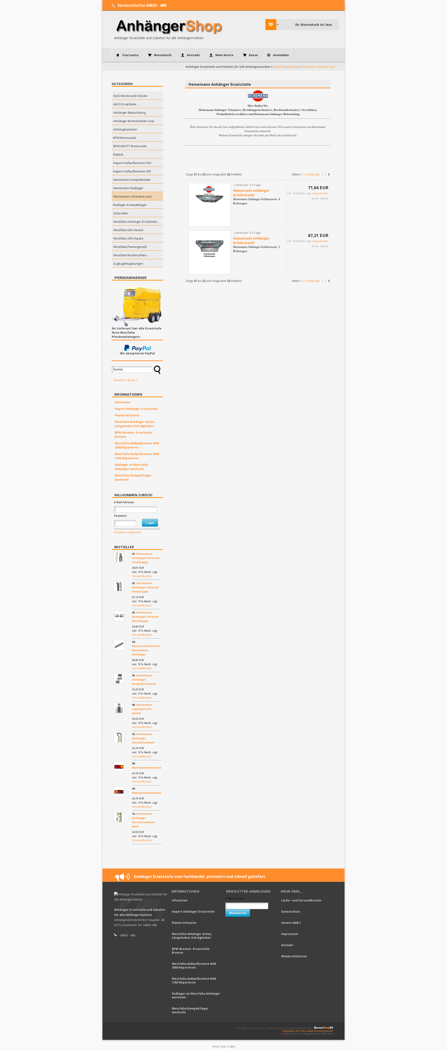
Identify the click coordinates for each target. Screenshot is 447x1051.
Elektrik (118, 154)
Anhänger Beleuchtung (129, 112)
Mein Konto (224, 55)
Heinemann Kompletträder (132, 180)
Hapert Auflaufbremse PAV (132, 163)
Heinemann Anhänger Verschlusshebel (143, 738)
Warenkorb (163, 55)
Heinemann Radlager (128, 188)
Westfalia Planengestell (130, 247)
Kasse (253, 55)
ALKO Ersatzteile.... (126, 104)
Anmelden (281, 55)
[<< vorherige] (310, 174)
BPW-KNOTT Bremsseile (130, 146)
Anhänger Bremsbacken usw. (134, 121)
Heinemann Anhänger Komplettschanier (144, 679)
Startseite (130, 55)
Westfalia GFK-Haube (128, 238)
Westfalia (279, 67)
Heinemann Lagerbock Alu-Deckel (142, 709)
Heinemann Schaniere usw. (318, 67)
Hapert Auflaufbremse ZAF (132, 171)
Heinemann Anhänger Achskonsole (251, 192)
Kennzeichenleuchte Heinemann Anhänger (146, 650)
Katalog (293, 67)
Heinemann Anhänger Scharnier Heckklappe (146, 558)
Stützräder (120, 213)
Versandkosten (142, 576)
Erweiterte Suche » (125, 380)
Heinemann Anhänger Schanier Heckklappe (145, 587)
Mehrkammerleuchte (146, 767)
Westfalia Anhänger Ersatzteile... (136, 221)
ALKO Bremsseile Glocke (130, 96)
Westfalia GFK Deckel (128, 230)
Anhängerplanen (125, 129)
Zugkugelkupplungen (128, 263)
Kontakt (193, 55)
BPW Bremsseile (124, 138)
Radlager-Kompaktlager (130, 205)
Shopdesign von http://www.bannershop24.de (307, 1031)
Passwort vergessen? (128, 532)
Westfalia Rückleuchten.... (131, 255)
